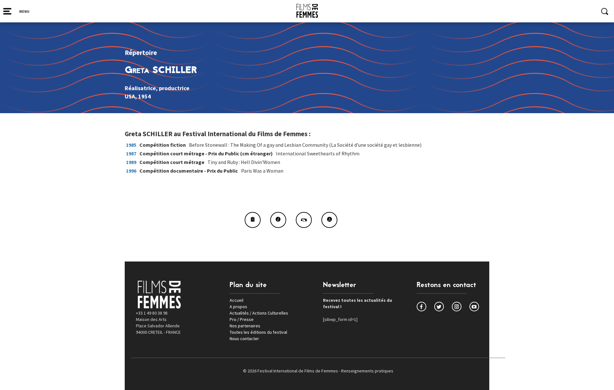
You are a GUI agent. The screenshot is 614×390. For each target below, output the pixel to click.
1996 (131, 171)
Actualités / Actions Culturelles (259, 313)
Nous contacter (244, 338)
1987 (131, 153)
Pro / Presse (242, 319)
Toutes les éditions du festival (258, 332)
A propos (238, 306)
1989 (131, 162)
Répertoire (141, 52)
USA (130, 96)
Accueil (236, 300)
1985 (131, 145)
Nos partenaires (245, 326)
